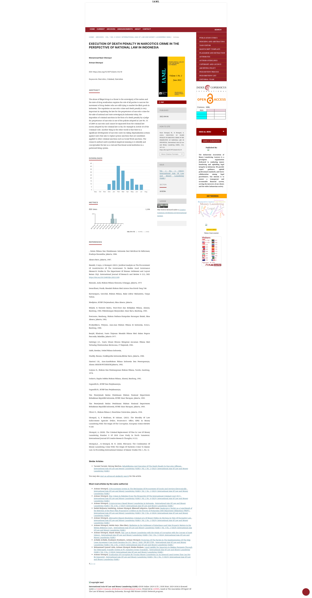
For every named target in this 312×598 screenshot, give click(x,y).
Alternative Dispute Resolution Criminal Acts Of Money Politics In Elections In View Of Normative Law (150, 518)
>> (94, 563)
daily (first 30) (131, 231)
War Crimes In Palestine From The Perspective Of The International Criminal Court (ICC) (145, 496)
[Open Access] (211, 104)
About (138, 29)
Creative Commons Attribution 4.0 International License (171, 213)
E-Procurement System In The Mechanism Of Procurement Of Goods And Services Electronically (148, 488)
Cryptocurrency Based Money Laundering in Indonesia (131, 503)
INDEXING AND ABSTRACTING (212, 41)
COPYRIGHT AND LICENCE (210, 64)
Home (92, 29)
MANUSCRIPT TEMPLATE (209, 49)
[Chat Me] (306, 592)
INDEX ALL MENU (205, 132)
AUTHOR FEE (204, 56)
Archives (111, 29)
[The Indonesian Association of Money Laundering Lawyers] (211, 150)
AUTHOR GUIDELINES (208, 60)
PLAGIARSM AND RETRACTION (212, 53)
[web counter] (211, 230)
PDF (162, 102)
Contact (147, 29)
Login (221, 6)
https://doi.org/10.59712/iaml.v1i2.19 (107, 72)
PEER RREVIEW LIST (207, 75)
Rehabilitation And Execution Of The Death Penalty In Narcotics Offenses (152, 466)
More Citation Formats (169, 154)
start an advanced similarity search (114, 476)
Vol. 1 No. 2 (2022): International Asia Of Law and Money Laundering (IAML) (138, 37)
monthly (140, 231)
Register (212, 6)
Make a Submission (211, 141)
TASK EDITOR (205, 45)
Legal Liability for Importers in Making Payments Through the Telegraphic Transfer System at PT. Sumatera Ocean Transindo (143, 548)
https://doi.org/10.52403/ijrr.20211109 (104, 277)
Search (218, 30)
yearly (147, 231)
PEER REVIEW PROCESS (209, 72)
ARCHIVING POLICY (207, 68)
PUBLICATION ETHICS (208, 38)
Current (101, 29)
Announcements (125, 29)
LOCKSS (156, 589)
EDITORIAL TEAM (206, 79)
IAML (156, 1)
